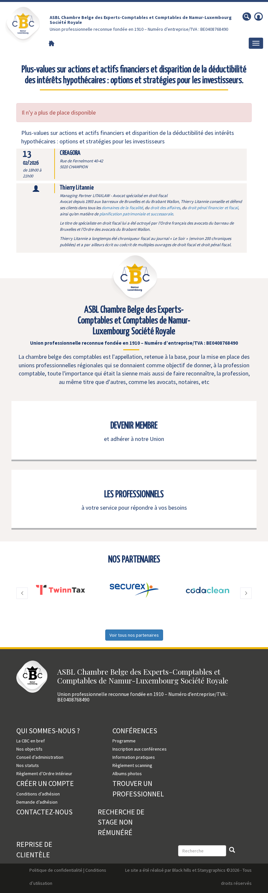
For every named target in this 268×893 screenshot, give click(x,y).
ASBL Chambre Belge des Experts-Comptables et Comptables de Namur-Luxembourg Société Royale (141, 19)
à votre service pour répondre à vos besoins (134, 507)
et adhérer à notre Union (134, 439)
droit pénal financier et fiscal (213, 207)
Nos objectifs (29, 749)
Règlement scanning (132, 765)
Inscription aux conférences (139, 749)
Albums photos (127, 773)
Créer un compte (45, 783)
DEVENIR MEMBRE (134, 425)
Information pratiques (133, 757)
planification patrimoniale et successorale (136, 214)
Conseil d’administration (39, 757)
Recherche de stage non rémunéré (121, 822)
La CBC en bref (30, 741)
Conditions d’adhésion (38, 794)
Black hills (181, 870)
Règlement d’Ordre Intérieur (44, 773)
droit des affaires (165, 207)
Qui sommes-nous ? (48, 730)
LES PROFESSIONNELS (134, 494)
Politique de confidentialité (55, 870)
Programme (124, 741)
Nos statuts (27, 765)
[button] (22, 593)
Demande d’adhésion (37, 802)
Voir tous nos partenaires (134, 635)
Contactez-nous (44, 811)
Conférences (134, 730)
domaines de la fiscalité (122, 207)
